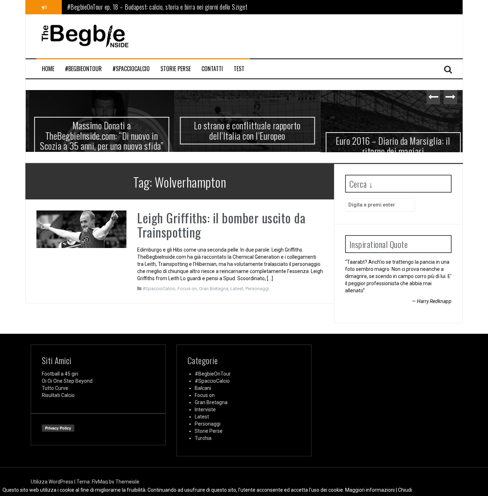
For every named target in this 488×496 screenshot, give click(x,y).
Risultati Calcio (58, 395)
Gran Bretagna (213, 288)
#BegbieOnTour (83, 69)
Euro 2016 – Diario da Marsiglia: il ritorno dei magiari (390, 146)
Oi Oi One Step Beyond (67, 381)
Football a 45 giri (60, 374)
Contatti (212, 69)
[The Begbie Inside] (84, 36)
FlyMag (100, 482)
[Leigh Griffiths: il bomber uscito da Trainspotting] (81, 229)
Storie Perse (175, 69)
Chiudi (405, 490)
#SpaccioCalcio (131, 69)
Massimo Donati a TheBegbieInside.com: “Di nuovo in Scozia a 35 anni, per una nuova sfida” (98, 135)
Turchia (203, 438)
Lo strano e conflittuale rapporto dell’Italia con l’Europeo (244, 130)
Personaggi (257, 288)
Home (48, 69)
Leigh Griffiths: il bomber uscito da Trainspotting (221, 224)
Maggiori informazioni (370, 490)
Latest (236, 288)
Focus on (187, 288)
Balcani (203, 388)
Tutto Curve (55, 388)
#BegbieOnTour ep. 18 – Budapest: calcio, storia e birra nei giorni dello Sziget (157, 5)
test (239, 69)
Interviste (205, 409)
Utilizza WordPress (52, 482)
